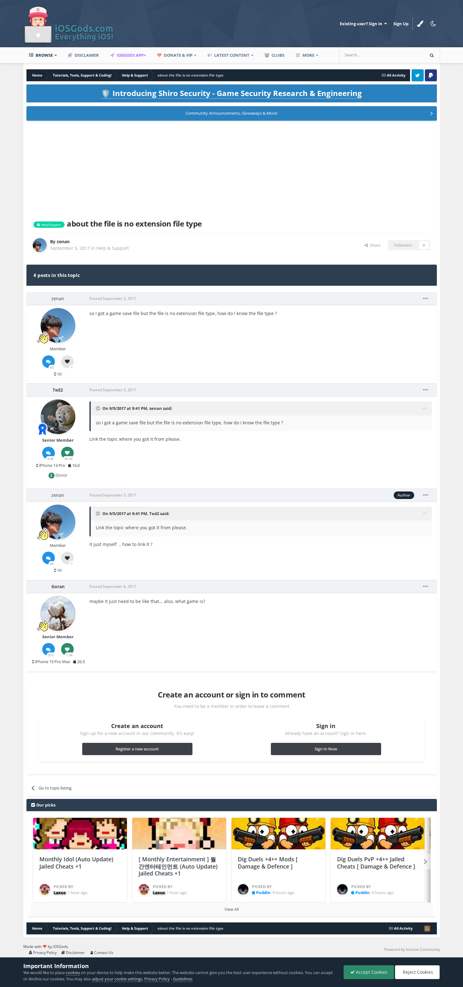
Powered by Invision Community (412, 949)
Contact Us (103, 952)
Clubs (277, 55)
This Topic (406, 55)
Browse (44, 55)
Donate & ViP (177, 55)
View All (232, 909)
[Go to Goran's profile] (58, 613)
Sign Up (401, 23)
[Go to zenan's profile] (40, 245)
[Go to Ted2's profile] (58, 416)
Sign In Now (326, 749)
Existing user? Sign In (362, 23)
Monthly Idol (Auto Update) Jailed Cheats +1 (76, 862)
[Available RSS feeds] (427, 928)
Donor (60, 475)
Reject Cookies (417, 972)
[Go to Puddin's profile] (243, 889)
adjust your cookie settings (117, 979)
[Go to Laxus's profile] (44, 889)
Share (374, 245)
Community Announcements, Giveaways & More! (231, 113)
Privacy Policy (44, 952)
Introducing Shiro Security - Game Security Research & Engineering (231, 93)
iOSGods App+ (131, 55)
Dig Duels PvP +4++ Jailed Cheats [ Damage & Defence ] (376, 862)
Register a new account (137, 749)
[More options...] (425, 298)
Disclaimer (86, 55)
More (308, 55)
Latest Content (231, 55)
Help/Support (50, 224)
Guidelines (182, 979)
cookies (73, 972)
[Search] (432, 55)
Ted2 (154, 513)
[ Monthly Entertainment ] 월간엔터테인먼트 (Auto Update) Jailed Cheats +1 (178, 866)
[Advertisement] (231, 169)
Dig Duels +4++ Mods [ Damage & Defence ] (268, 862)
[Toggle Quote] (98, 408)
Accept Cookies (371, 972)
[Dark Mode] (433, 23)
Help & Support (112, 248)
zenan (155, 408)
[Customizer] (420, 23)
